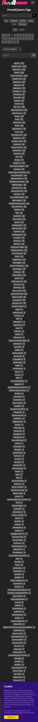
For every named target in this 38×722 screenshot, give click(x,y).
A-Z (15, 29)
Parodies (22, 21)
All (3, 35)
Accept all (11, 717)
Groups (30, 21)
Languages (14, 21)
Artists (14, 24)
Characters (22, 24)
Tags (6, 21)
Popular (21, 29)
